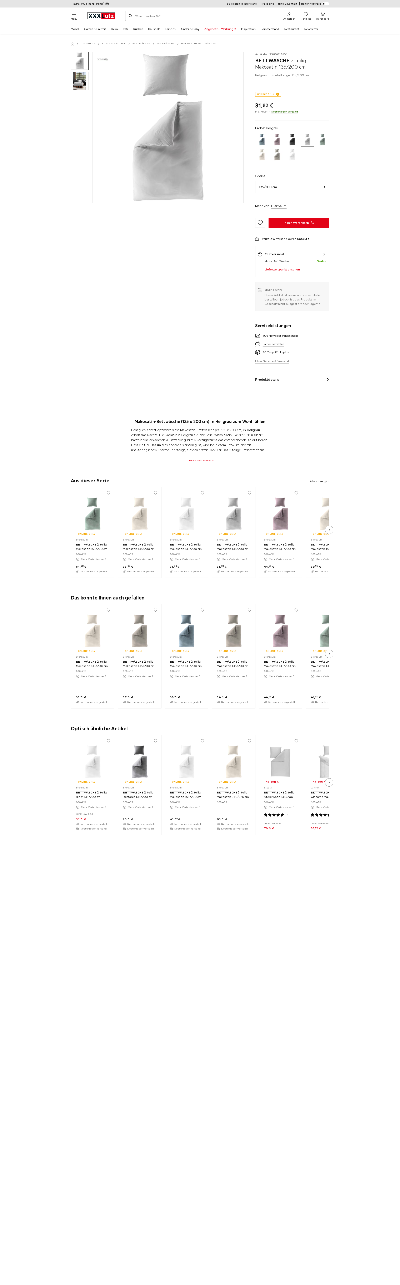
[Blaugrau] (262, 139)
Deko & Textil (119, 29)
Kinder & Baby (190, 29)
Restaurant (291, 29)
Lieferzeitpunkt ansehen (282, 269)
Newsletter (311, 29)
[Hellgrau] (307, 139)
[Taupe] (277, 155)
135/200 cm (268, 187)
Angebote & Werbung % (220, 29)
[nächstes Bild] (329, 530)
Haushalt (154, 29)
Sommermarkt (270, 29)
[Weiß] (292, 155)
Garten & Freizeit (95, 29)
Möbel (75, 29)
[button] (80, 61)
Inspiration (248, 29)
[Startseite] (72, 43)
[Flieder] (277, 139)
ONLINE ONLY (266, 94)
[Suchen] (130, 16)
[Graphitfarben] (292, 139)
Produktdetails (267, 379)
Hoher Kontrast (311, 3)
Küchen (138, 29)
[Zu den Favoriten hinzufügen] (260, 223)
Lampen (170, 29)
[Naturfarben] (262, 155)
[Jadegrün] (322, 139)
